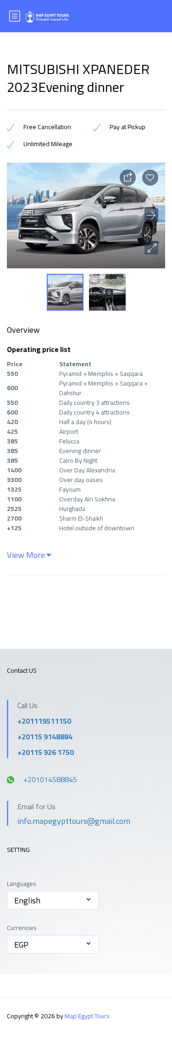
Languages (21, 884)
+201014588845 (50, 779)
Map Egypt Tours (87, 1016)
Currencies (22, 928)
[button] (151, 248)
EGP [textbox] (21, 944)
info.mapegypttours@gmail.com (73, 820)
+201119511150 (44, 721)
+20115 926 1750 (45, 752)
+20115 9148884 (44, 736)
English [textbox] (27, 900)
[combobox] (53, 900)
